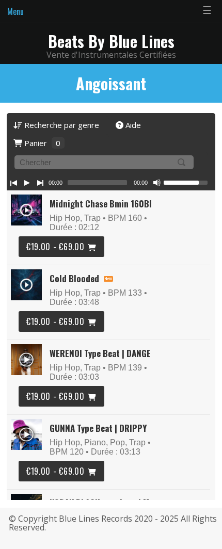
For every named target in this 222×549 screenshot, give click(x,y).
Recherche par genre (60, 125)
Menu (15, 11)
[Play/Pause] (27, 183)
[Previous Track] (13, 183)
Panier (41, 143)
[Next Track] (40, 183)
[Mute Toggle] (157, 183)
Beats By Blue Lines (111, 41)
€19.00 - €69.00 (55, 246)
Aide (132, 125)
